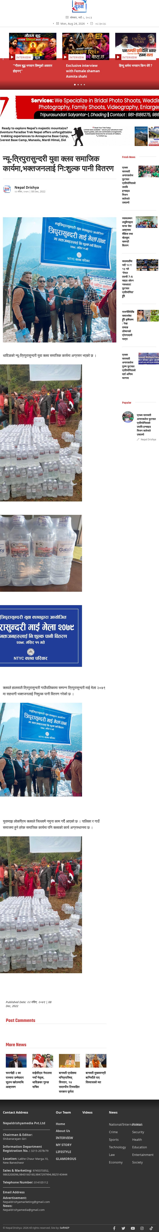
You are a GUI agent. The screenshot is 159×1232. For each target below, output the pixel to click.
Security (138, 1132)
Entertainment (143, 1155)
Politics (137, 1124)
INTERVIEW (64, 1138)
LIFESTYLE (63, 1152)
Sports (114, 1139)
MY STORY (64, 1145)
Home (60, 1124)
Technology (117, 1147)
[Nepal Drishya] (79, 11)
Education (139, 1147)
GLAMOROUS (66, 1159)
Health (137, 1139)
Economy (116, 1162)
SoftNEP (64, 1227)
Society (137, 1162)
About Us (63, 1131)
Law (112, 1155)
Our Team (63, 1112)
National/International (120, 1124)
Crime (113, 1132)
